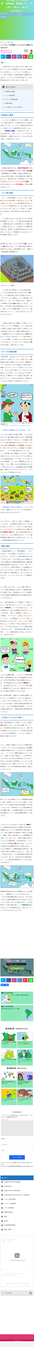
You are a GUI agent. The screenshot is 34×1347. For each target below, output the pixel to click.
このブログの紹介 (4, 14)
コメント (4, 1119)
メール (4, 1144)
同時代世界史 (8, 1212)
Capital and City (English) (12, 1182)
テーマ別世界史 (9, 1208)
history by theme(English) (12, 1190)
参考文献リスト (4, 16)
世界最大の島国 (9, 91)
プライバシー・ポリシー (21, 14)
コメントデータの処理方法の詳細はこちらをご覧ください (16, 1166)
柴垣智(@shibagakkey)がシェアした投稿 (17, 1283)
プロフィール (29, 14)
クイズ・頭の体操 (10, 1203)
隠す (13, 87)
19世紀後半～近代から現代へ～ (13, 507)
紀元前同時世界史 (10, 1225)
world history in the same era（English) (16, 1195)
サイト (3, 1150)
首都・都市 (4, 985)
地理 (5, 1216)
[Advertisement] (17, 30)
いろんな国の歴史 (10, 1199)
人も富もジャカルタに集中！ (13, 107)
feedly (17, 968)
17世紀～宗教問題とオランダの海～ (14, 430)
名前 (3, 1138)
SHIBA (26, 51)
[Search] (31, 1293)
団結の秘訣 (8, 103)
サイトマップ (13, 14)
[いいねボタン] (2, 62)
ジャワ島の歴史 (9, 95)
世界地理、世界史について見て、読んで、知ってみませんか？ (17, 7)
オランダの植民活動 (11, 99)
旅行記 (6, 1221)
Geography (7, 1186)
